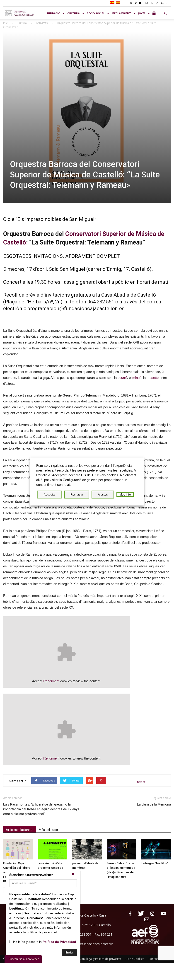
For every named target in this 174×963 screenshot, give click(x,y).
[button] (165, 13)
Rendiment (51, 681)
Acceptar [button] (50, 494)
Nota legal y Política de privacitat (100, 959)
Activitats (42, 23)
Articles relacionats (19, 830)
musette (153, 378)
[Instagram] (150, 914)
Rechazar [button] (76, 494)
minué (136, 378)
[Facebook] (128, 914)
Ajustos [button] (103, 494)
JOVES (141, 13)
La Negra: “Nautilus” (154, 863)
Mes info (125, 494)
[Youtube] (162, 914)
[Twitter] (139, 914)
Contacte (161, 3)
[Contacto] (145, 919)
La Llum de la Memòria (154, 804)
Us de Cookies (135, 959)
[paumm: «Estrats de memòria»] (87, 849)
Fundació (53, 13)
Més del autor (48, 830)
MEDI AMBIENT (121, 13)
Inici (5, 23)
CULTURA (73, 13)
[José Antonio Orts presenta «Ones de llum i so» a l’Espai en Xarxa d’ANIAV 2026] (52, 849)
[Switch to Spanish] (113, 2)
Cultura (22, 23)
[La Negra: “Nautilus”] (156, 849)
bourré (122, 378)
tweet (141, 782)
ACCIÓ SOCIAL (96, 13)
